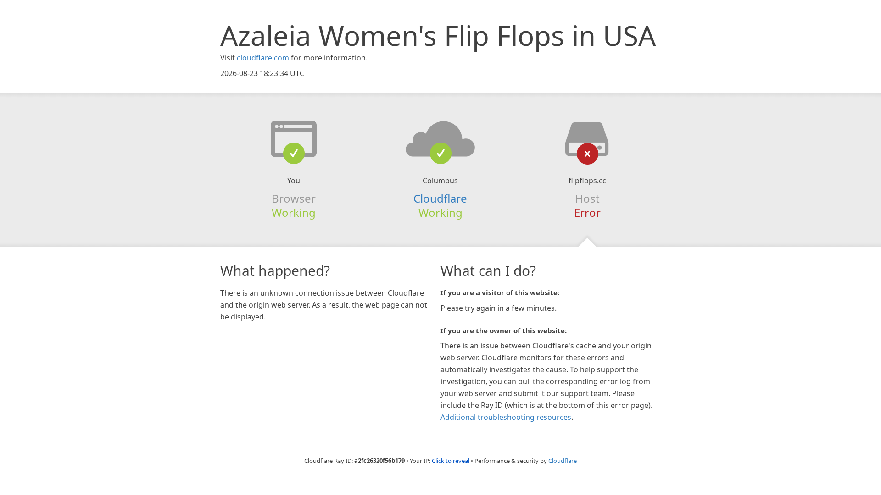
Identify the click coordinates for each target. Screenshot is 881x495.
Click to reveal (450, 460)
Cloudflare (440, 198)
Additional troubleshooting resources (505, 417)
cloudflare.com (263, 58)
